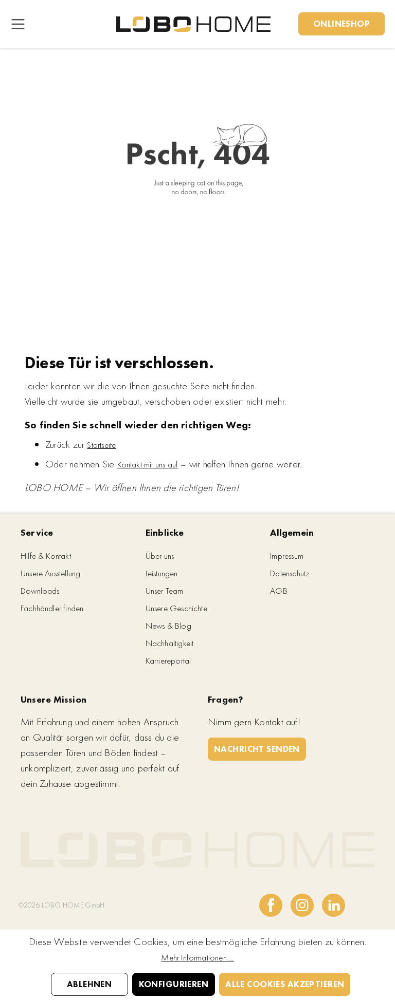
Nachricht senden (257, 748)
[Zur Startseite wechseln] (193, 24)
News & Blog (168, 625)
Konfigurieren (174, 984)
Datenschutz (290, 573)
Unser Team (165, 590)
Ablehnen (89, 984)
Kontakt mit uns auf (147, 464)
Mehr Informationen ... (197, 957)
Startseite (101, 444)
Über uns (160, 555)
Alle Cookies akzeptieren (284, 984)
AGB (279, 590)
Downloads (40, 590)
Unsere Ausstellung (50, 573)
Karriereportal (168, 660)
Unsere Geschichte (176, 608)
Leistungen (162, 573)
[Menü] (18, 23)
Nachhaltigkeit (170, 643)
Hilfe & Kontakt (46, 555)
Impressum (286, 555)
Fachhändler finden (52, 608)
